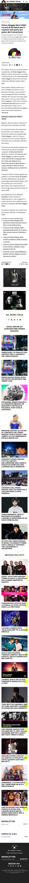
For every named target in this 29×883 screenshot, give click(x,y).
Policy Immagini (17, 870)
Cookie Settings (25, 870)
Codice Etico (22, 869)
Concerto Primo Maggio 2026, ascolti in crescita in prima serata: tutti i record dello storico (15, 222)
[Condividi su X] (14, 65)
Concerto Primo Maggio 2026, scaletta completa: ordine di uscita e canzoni (15, 239)
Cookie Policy (10, 870)
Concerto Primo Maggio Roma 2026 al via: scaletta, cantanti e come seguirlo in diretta (15, 246)
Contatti (16, 869)
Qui (22, 81)
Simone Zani (5, 62)
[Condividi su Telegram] (17, 65)
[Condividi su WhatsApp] (10, 65)
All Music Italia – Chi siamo (9, 869)
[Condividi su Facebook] (12, 65)
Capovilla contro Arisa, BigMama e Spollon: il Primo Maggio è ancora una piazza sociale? (15, 254)
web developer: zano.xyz (14, 872)
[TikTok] (20, 866)
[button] (19, 65)
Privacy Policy (4, 870)
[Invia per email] (22, 65)
